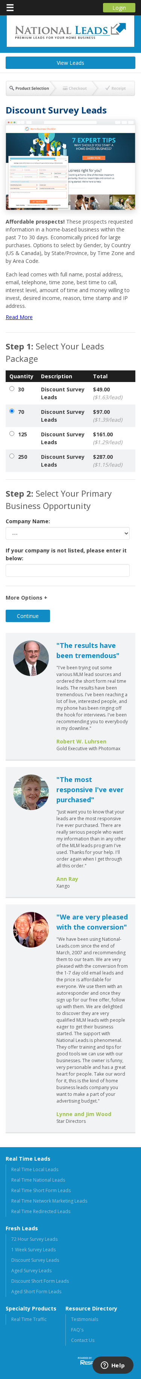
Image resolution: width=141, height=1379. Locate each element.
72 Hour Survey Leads (34, 1239)
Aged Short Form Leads (36, 1291)
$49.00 (107, 393)
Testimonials (84, 1319)
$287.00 (107, 460)
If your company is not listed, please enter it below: (66, 554)
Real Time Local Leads (34, 1169)
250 (22, 456)
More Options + (26, 597)
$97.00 (107, 415)
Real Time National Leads (38, 1180)
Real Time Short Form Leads (41, 1190)
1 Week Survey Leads (33, 1249)
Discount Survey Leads (63, 393)
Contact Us (82, 1340)
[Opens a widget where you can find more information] (112, 1366)
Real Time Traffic (29, 1319)
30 (21, 389)
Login (119, 7)
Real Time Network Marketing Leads (49, 1201)
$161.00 (107, 438)
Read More (19, 317)
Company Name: (28, 521)
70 (21, 411)
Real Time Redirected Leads (40, 1211)
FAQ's (77, 1330)
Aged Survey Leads (31, 1270)
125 (22, 434)
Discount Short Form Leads (40, 1281)
